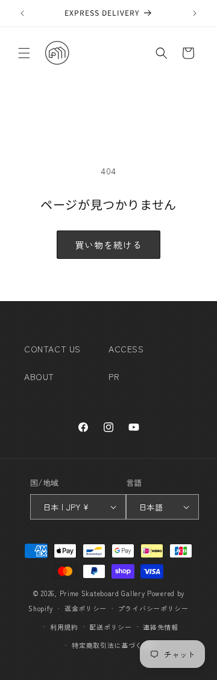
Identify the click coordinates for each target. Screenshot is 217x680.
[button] (24, 53)
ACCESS (126, 349)
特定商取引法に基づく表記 (114, 645)
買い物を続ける (108, 244)
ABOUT (39, 376)
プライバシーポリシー (153, 608)
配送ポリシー (110, 627)
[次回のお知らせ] (194, 13)
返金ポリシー (85, 608)
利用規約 (64, 627)
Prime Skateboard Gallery (102, 593)
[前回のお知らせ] (22, 13)
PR (113, 376)
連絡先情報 (160, 627)
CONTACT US (52, 349)
